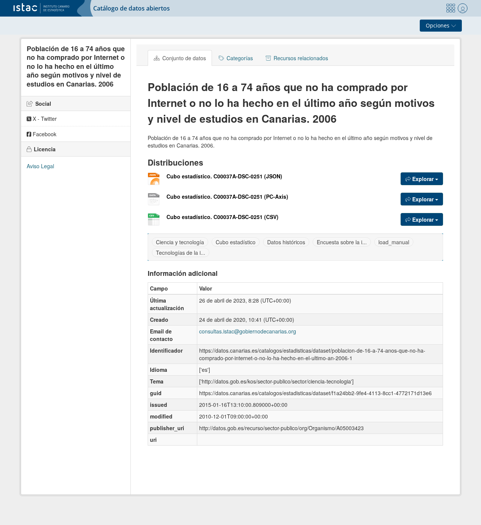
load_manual (393, 242)
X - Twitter (44, 118)
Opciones (438, 25)
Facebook (43, 134)
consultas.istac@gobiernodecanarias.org (247, 331)
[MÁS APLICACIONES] (450, 8)
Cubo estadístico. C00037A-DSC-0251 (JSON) (224, 176)
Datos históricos (286, 242)
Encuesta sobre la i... (342, 242)
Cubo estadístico (236, 242)
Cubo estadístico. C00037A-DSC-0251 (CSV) (222, 217)
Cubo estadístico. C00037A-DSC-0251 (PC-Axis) (227, 196)
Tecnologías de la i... (180, 252)
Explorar (423, 179)
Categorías (239, 58)
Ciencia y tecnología (180, 242)
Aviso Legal (40, 166)
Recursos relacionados (300, 58)
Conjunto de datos (183, 58)
